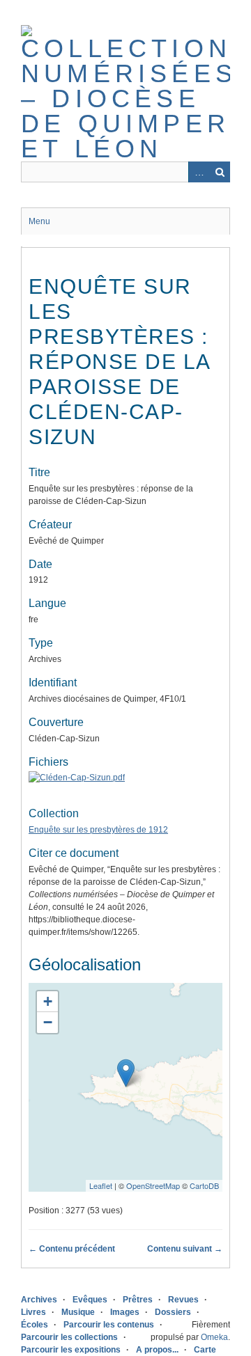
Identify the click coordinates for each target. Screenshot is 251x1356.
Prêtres (138, 1299)
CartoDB (204, 1185)
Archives (39, 1299)
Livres (33, 1312)
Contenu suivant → (184, 1249)
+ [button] (47, 1001)
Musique (78, 1312)
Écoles (34, 1325)
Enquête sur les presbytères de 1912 (98, 830)
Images (124, 1312)
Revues (183, 1299)
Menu (39, 221)
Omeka (214, 1337)
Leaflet (100, 1185)
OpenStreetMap (153, 1185)
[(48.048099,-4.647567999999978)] (126, 1073)
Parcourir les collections (69, 1337)
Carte (205, 1350)
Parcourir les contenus (108, 1325)
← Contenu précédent (72, 1249)
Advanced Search (198, 171)
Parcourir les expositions (71, 1350)
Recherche (219, 171)
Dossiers (173, 1312)
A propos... (157, 1350)
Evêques (90, 1299)
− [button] (47, 1022)
